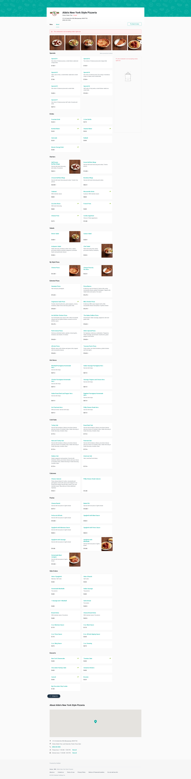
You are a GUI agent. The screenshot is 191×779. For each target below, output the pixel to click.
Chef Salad (86, 246)
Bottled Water (55, 128)
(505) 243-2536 (66, 20)
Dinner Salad (55, 233)
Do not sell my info (113, 772)
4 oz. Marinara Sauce (57, 625)
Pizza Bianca (87, 286)
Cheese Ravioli (55, 503)
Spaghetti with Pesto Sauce (91, 527)
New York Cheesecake (58, 658)
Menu (51, 24)
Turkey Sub (54, 425)
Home (51, 769)
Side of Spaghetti (56, 576)
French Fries (87, 203)
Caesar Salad (87, 233)
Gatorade (54, 138)
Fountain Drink (55, 119)
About (57, 24)
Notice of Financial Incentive (97, 772)
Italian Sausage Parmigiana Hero (93, 365)
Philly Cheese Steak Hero (91, 407)
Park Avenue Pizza (57, 331)
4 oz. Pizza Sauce (56, 634)
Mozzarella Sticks (88, 191)
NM (55, 769)
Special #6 (86, 86)
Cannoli (53, 677)
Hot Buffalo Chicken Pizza (59, 315)
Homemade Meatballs (57, 588)
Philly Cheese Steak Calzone (92, 479)
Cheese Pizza (55, 267)
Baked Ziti (86, 503)
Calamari (54, 191)
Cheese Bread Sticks (89, 613)
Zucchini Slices (55, 203)
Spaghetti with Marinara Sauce (60, 527)
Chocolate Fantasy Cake (58, 668)
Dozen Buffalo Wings (89, 162)
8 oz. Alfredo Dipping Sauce (91, 634)
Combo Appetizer (88, 215)
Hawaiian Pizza (55, 286)
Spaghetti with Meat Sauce (91, 515)
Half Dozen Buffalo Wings (55, 163)
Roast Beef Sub (88, 425)
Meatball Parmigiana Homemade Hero (61, 366)
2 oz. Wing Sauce (56, 643)
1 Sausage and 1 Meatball (59, 600)
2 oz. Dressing (87, 643)
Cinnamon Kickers (88, 668)
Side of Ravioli (87, 576)
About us (52, 772)
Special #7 (54, 100)
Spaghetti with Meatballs (87, 540)
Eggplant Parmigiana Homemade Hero (93, 394)
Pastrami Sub (87, 440)
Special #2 (86, 58)
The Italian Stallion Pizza (90, 315)
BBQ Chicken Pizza (89, 301)
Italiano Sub (54, 456)
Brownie (85, 677)
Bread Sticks (55, 613)
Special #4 (86, 72)
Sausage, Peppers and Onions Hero (94, 379)
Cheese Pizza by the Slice (88, 268)
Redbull (85, 138)
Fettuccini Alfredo (56, 515)
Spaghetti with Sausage (58, 539)
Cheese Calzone (56, 479)
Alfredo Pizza (55, 346)
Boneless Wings (88, 178)
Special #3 (54, 72)
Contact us (61, 772)
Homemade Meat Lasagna (56, 556)
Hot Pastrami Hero (57, 407)
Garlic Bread (87, 600)
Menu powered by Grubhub (106, 53)
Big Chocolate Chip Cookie (59, 686)
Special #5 (54, 86)
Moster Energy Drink (57, 147)
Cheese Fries (55, 215)
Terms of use (71, 772)
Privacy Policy (82, 772)
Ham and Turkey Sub (57, 440)
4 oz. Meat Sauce (88, 625)
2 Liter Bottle (87, 119)
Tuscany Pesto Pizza (89, 346)
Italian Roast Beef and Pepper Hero (62, 393)
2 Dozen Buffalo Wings (58, 178)
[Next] (141, 42)
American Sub (87, 456)
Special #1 (54, 58)
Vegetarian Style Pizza (58, 301)
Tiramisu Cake (87, 658)
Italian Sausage (88, 588)
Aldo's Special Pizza (89, 331)
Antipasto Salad (56, 246)
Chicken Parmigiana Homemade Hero (61, 380)
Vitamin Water (87, 128)
